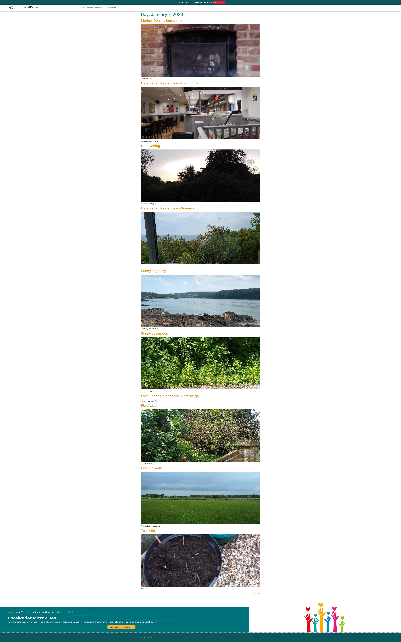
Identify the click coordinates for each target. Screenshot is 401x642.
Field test (148, 406)
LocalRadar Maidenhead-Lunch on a (169, 83)
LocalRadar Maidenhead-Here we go (170, 396)
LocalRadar (30, 7)
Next (257, 593)
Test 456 (148, 531)
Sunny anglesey (153, 271)
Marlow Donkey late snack (161, 21)
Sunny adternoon (154, 333)
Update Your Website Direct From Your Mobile (194, 2)
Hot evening (150, 146)
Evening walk (151, 468)
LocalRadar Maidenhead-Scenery (167, 208)
